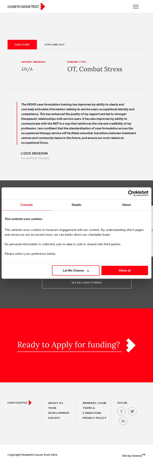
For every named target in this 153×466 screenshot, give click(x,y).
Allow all (125, 270)
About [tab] (126, 204)
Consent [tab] (26, 204)
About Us (55, 403)
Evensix (138, 455)
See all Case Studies (87, 282)
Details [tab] (76, 204)
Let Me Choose (73, 270)
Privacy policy (95, 418)
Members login (94, 403)
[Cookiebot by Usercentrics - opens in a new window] (131, 193)
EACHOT (54, 418)
